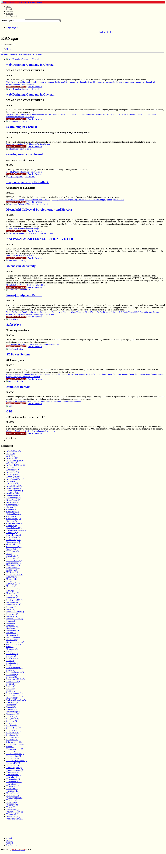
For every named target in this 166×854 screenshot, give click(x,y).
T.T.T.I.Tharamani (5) (15, 754)
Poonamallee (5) (13, 681)
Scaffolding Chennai (41, 144)
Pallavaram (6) (12, 653)
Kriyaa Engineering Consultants (27, 182)
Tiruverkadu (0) (12, 784)
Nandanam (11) (12, 628)
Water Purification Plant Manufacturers (22, 312)
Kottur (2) (10, 591)
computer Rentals (18, 386)
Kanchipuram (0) (13, 565)
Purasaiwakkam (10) (14, 693)
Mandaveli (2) (12, 614)
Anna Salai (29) (12, 472)
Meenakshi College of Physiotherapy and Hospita (39, 209)
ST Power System (18, 354)
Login (8, 27)
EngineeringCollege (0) (16, 530)
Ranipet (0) (11, 707)
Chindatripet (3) (12, 512)
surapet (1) (10, 747)
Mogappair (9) (12, 621)
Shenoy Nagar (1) (13, 728)
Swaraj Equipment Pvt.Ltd (24, 295)
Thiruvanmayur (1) (14, 772)
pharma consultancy (95, 199)
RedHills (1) (11, 709)
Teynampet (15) (12, 765)
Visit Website (20, 87)
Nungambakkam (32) (15, 642)
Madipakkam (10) (13, 605)
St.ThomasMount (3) (14, 744)
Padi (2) (9, 651)
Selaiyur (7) (11, 723)
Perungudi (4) (12, 674)
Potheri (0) (10, 686)
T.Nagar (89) (11, 751)
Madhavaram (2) (13, 598)
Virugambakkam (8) (14, 812)
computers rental (51, 401)
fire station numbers (42, 344)
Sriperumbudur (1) (14, 742)
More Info (10, 87)
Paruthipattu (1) (12, 663)
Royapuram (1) (12, 714)
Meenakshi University (21, 266)
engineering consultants (77, 199)
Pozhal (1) (10, 688)
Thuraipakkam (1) (13, 774)
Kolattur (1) (11, 581)
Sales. (45, 431)
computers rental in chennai (69, 401)
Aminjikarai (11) (13, 467)
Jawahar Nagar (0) (14, 560)
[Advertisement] (48, 32)
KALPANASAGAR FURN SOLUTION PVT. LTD (39, 239)
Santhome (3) (11, 721)
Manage (9, 11)
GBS (9, 411)
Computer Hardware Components (35, 374)
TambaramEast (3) (13, 756)
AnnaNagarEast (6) (14, 477)
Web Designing (12, 82)
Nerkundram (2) (13, 637)
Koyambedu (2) (12, 593)
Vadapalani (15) (12, 795)
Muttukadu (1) (12, 623)
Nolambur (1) (12, 640)
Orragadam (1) (12, 649)
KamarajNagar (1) (13, 563)
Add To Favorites (35, 87)
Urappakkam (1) (13, 793)
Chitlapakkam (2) (13, 514)
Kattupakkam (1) (13, 567)
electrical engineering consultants (54, 199)
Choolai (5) (11, 516)
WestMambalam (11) (14, 819)
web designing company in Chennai (137, 82)
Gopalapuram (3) (13, 542)
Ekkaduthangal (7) (14, 528)
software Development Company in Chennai (104, 82)
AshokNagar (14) (13, 488)
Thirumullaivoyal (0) (14, 770)
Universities (39, 285)
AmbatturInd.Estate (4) (15, 465)
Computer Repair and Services (18, 431)
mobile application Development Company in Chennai (42, 82)
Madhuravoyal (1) (13, 602)
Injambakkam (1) (13, 558)
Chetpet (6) (11, 509)
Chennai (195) (12, 507)
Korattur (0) (11, 586)
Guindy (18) (11, 549)
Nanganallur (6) (12, 630)
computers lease (38, 401)
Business (10, 144)
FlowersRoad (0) (13, 537)
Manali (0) (10, 609)
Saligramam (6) (12, 719)
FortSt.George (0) (13, 539)
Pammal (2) (11, 656)
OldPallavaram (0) (13, 644)
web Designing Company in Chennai (30, 64)
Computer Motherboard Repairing (63, 374)
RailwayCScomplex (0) (16, 700)
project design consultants (113, 199)
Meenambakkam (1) (14, 619)
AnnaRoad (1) (12, 481)
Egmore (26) (11, 526)
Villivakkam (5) (12, 809)
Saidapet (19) (11, 716)
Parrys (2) (10, 660)
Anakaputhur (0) (13, 470)
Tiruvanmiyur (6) (13, 779)
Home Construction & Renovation (20, 256)
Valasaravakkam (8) (14, 798)
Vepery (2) (10, 807)
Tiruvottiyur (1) (12, 786)
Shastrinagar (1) (12, 726)
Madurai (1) (11, 607)
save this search (7, 55)
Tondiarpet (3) (12, 788)
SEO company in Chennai (75, 82)
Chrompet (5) (11, 521)
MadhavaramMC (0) (14, 600)
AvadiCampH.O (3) (14, 491)
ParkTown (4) (12, 658)
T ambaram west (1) (14, 749)
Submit (9, 9)
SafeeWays (13, 324)
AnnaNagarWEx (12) (15, 479)
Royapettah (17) (13, 712)
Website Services (13, 114)
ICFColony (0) (12, 551)
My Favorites (37, 55)
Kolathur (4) (11, 579)
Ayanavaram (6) (13, 495)
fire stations (54, 344)
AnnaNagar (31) (13, 474)
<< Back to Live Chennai (106, 32)
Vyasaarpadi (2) (12, 814)
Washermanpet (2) (13, 816)
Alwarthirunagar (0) (14, 460)
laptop (40, 431)
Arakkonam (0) (12, 484)
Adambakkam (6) (13, 451)
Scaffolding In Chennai (21, 126)
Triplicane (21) (12, 791)
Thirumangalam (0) (14, 767)
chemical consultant (33, 199)
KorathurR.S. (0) (13, 584)
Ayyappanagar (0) (13, 498)
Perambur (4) (11, 670)
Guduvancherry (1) (14, 546)
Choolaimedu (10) (13, 519)
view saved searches (22, 55)
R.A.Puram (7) (12, 698)
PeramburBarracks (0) (15, 672)
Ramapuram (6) (12, 705)
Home (8, 7)
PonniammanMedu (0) (15, 679)
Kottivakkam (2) (13, 588)
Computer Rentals (13, 374)
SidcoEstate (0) (12, 737)
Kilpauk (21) (11, 570)
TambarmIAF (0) (13, 763)
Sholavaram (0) (12, 733)
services (51, 431)
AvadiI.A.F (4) (12, 493)
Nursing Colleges (27, 285)
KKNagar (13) (12, 572)
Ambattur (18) (12, 463)
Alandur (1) (11, 456)
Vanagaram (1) (12, 800)
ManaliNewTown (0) (15, 612)
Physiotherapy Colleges (29, 229)
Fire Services (11, 344)
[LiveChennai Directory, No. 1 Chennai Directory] (22, 2)
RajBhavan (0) (12, 702)
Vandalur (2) (11, 802)
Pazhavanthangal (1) (14, 667)
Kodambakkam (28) (14, 574)
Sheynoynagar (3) (13, 730)
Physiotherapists (13, 229)
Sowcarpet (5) (12, 740)
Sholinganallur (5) (13, 735)
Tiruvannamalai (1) (14, 781)
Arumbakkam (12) (14, 486)
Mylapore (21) (12, 626)
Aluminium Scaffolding (23, 144)
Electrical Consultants (15, 199)
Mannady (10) (12, 616)
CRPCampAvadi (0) (14, 523)
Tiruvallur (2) (11, 777)
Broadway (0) (12, 502)
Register (15, 27)
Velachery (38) (12, 805)
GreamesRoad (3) (13, 544)
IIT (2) (9, 553)
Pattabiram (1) (12, 665)
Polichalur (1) (12, 677)
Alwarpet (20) (12, 458)
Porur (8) (10, 684)
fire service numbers (26, 344)
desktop (35, 431)
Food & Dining (12, 172)
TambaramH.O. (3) (14, 758)
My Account (11, 16)
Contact (9, 14)
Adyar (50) (10, 453)
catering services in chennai (24, 154)
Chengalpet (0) (12, 505)
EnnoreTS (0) (12, 533)
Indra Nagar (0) (12, 556)
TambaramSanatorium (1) (16, 761)
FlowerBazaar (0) (13, 535)
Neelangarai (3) (12, 635)
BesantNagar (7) (13, 500)
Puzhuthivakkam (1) (14, 695)
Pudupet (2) (11, 691)
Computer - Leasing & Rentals (18, 401)
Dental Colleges (12, 285)
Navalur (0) (11, 633)
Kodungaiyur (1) (13, 577)
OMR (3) (10, 647)
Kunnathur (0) (12, 595)
